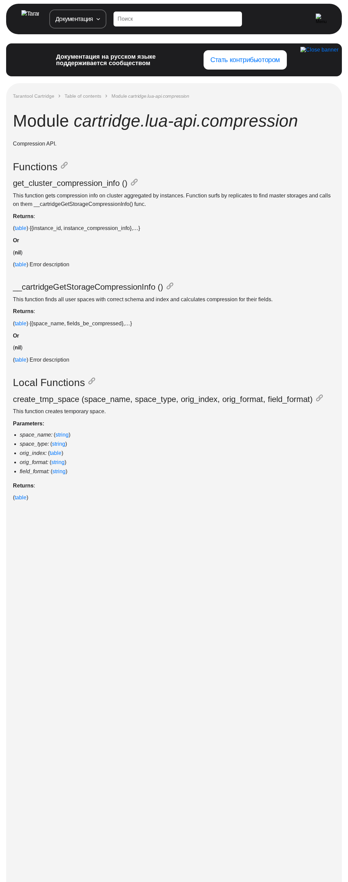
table (21, 228)
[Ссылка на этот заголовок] (65, 167)
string (62, 435)
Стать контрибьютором (245, 59)
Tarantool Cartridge (33, 96)
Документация (74, 19)
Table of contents (83, 96)
